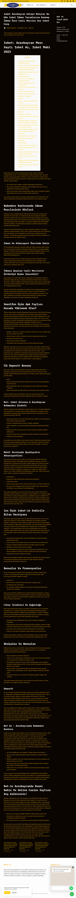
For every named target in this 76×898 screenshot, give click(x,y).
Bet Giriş (21, 112)
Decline (14, 892)
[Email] (70, 1)
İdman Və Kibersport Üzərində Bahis (29, 65)
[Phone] (73, 1)
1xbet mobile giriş (9, 328)
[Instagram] (67, 1)
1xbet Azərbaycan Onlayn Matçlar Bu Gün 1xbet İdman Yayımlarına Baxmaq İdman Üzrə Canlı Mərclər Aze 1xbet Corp (11, 845)
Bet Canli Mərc (23, 143)
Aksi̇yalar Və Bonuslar (25, 96)
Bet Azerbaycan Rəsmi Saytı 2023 (28, 109)
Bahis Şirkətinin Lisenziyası (26, 138)
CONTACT (53, 5)
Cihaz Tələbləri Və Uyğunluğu (27, 94)
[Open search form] (71, 5)
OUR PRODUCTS (41, 5)
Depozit (21, 98)
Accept (7, 892)
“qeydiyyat (22, 140)
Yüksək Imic (22, 133)
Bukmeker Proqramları (25, 114)
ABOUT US (30, 5)
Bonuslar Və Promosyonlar (26, 91)
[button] (73, 867)
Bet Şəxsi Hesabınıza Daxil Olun (27, 145)
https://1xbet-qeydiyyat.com (12, 255)
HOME (21, 5)
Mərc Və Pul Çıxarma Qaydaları (27, 136)
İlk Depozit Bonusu (24, 76)
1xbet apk (30, 28)
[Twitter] (64, 1)
